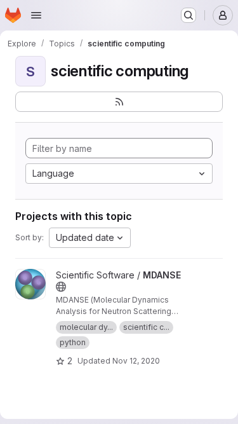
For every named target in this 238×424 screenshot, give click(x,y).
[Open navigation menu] (36, 15)
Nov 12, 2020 (136, 361)
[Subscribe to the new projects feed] (119, 102)
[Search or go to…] (188, 15)
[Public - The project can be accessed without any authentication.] (61, 287)
